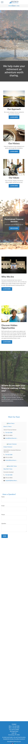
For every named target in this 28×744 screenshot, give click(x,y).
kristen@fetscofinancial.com (11, 460)
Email (2, 505)
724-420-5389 (8, 432)
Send (4, 536)
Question (3, 523)
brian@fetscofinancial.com (11, 438)
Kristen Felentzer (8, 447)
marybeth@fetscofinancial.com (11, 480)
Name (3, 496)
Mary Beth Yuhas (8, 469)
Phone (3, 514)
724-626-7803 (15, 728)
